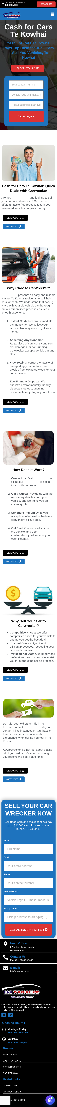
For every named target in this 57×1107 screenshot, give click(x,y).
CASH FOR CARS (12, 1060)
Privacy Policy (12, 1091)
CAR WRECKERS (12, 1067)
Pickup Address (11, 908)
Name (7, 840)
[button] (53, 14)
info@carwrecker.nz (19, 971)
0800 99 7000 (26, 960)
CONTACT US (10, 1085)
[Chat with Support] (50, 1100)
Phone (7, 874)
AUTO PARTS (10, 1054)
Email (7, 857)
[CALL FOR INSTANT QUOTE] (2, 2)
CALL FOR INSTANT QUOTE (15, 2)
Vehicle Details (11, 891)
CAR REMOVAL (11, 1073)
